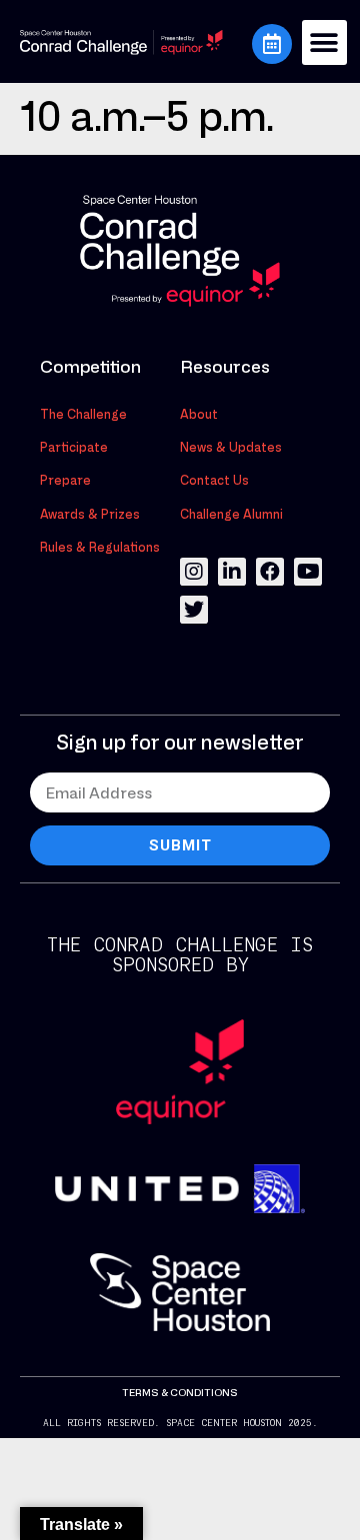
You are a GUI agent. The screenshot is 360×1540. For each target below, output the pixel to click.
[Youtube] (308, 572)
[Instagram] (194, 572)
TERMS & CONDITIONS (180, 1392)
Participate (74, 447)
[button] (324, 42)
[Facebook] (270, 572)
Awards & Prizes (90, 514)
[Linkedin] (232, 572)
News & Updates (231, 447)
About (199, 414)
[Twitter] (194, 610)
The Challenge (83, 414)
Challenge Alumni (231, 514)
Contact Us (214, 480)
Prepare (65, 480)
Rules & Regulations (100, 547)
